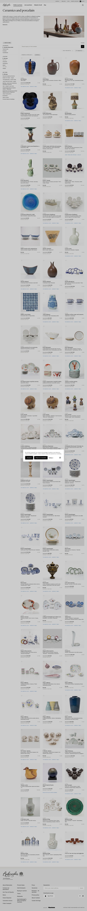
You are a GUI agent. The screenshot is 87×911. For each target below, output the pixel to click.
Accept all (29, 457)
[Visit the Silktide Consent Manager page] (60, 457)
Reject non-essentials (41, 457)
